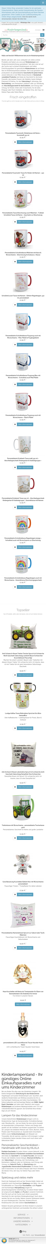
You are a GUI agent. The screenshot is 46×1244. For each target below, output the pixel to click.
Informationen (22, 1218)
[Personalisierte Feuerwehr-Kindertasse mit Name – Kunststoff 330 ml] (23, 119)
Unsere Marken (21, 1221)
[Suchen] (42, 35)
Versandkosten (40, 1235)
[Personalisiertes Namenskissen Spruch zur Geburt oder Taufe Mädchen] (23, 915)
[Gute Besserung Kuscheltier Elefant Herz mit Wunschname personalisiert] (23, 864)
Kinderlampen (21, 1119)
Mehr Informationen (25, 142)
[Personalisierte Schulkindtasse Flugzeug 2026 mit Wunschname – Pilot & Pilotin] (23, 401)
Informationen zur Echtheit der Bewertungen (19, 1241)
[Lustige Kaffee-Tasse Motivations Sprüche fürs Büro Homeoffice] (23, 696)
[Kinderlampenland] (16, 30)
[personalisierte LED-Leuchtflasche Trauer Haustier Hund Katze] (23, 1025)
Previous (4, 45)
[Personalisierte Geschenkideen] (23, 45)
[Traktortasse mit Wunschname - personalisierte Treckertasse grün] (23, 807)
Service (21, 1215)
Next (42, 45)
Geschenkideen (29, 1203)
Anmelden (38, 30)
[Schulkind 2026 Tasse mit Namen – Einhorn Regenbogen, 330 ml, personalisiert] (23, 282)
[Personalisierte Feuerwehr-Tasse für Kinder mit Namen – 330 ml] (23, 159)
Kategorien (22, 1224)
